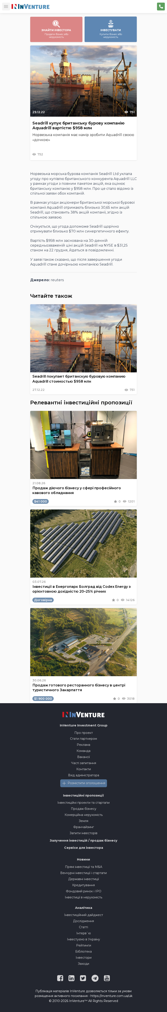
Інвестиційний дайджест (83, 915)
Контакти (83, 769)
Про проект (83, 733)
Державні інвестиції (83, 879)
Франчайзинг (83, 827)
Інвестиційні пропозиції (83, 795)
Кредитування (83, 885)
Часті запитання (83, 763)
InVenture (83, 725)
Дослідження (83, 921)
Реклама (83, 745)
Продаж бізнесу (83, 809)
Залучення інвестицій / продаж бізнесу (83, 840)
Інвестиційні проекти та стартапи (83, 803)
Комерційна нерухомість (84, 815)
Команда (83, 751)
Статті (83, 927)
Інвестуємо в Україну (83, 939)
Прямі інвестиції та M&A (83, 867)
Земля (83, 821)
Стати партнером (83, 739)
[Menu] (6, 6)
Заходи (83, 964)
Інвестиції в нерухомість (83, 897)
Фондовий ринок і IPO (83, 891)
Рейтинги (83, 945)
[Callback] (161, 6)
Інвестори (84, 958)
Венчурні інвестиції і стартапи (83, 873)
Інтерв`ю (83, 933)
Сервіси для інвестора (83, 848)
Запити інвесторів (83, 833)
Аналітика (83, 908)
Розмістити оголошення (86, 783)
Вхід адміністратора (83, 775)
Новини (83, 859)
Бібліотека (83, 951)
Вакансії (83, 757)
